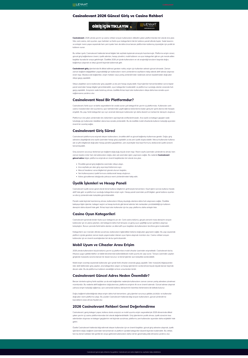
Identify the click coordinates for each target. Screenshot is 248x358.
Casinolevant (123, 352)
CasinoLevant (168, 5)
